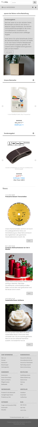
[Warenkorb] (33, 7)
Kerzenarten (4, 375)
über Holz (22, 407)
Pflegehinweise (5, 382)
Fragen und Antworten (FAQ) (8, 405)
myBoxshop (23, 397)
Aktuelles (3, 410)
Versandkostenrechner (26, 360)
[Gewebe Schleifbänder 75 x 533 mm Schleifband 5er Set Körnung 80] (19, 152)
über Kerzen (23, 405)
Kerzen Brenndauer (6, 377)
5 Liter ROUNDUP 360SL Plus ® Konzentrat (19, 114)
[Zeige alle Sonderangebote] (33, 133)
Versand (26, 417)
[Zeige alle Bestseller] (33, 80)
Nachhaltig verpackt (25, 365)
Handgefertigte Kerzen (7, 395)
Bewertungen (4, 365)
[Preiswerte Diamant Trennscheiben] (19, 214)
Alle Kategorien (9, 7)
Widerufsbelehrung (25, 377)
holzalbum (23, 392)
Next (35, 106)
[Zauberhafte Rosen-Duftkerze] (19, 317)
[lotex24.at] (4, 2)
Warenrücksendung (25, 367)
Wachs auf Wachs (6, 380)
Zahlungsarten (5, 367)
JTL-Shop (22, 424)
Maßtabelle (4, 384)
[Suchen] (35, 2)
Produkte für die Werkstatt (8, 392)
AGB (21, 384)
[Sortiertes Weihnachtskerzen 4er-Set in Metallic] (19, 266)
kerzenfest (23, 395)
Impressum (4, 362)
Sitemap (22, 382)
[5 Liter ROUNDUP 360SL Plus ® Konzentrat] (19, 99)
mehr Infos (23, 410)
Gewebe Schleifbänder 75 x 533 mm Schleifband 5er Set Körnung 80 (19, 168)
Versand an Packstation (26, 362)
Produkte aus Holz (6, 397)
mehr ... (30, 241)
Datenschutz (23, 380)
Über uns (3, 358)
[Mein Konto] (36, 7)
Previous (2, 106)
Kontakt (3, 360)
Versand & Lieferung (25, 358)
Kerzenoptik (4, 407)
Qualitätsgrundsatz (25, 375)
